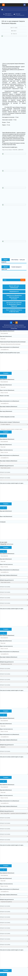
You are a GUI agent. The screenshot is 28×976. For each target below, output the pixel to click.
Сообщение (3, 521)
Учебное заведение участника (7, 416)
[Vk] (11, 323)
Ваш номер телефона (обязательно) (8, 406)
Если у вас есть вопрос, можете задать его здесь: (11, 483)
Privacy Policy (14, 328)
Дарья (14, 30)
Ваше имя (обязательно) (6, 336)
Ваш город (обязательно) (6, 411)
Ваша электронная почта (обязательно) (9, 347)
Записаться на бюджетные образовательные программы (14, 297)
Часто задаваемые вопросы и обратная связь (14, 310)
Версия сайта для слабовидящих (14, 286)
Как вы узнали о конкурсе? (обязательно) (10, 422)
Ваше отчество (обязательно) (7, 390)
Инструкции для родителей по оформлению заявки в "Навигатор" (13, 304)
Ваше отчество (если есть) (6, 450)
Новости (15, 33)
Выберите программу (5, 472)
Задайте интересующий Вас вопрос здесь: (10, 352)
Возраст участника (4, 395)
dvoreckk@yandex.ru (9, 15)
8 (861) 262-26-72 (8, 13)
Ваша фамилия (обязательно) (7, 331)
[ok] (16, 323)
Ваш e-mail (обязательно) (6, 516)
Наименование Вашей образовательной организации (12, 341)
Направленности (14, 291)
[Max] (14, 323)
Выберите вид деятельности (7, 465)
